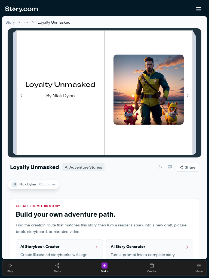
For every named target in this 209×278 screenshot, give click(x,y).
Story (10, 22)
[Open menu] (198, 9)
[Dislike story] (170, 167)
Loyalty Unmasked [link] (54, 22)
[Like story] (160, 167)
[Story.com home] (21, 9)
